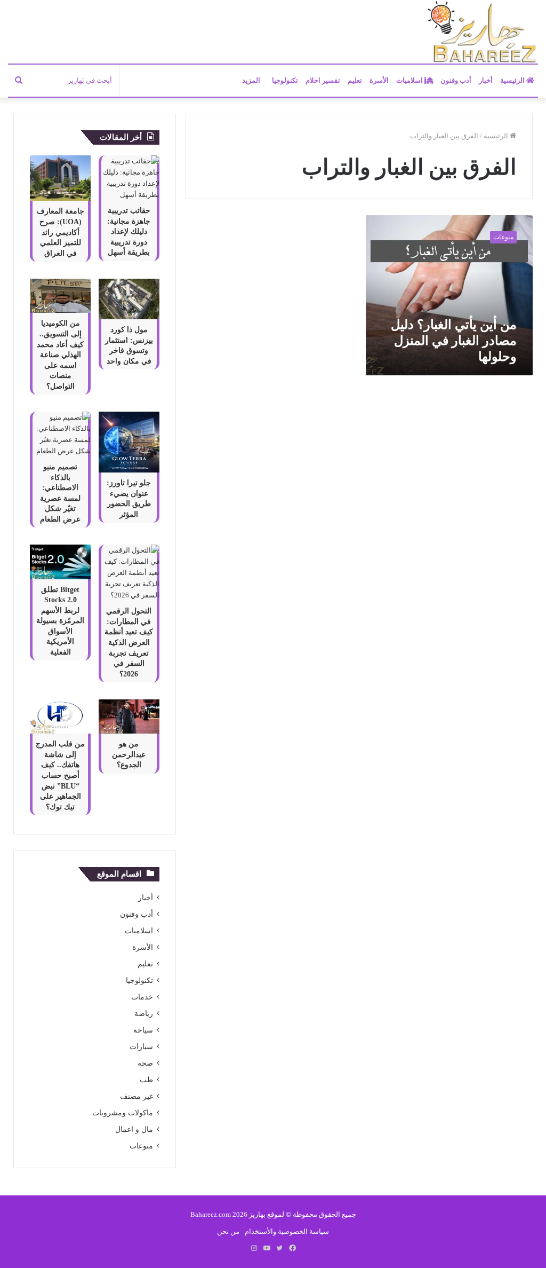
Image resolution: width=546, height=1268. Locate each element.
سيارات (141, 1047)
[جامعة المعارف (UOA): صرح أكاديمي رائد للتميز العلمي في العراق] (60, 178)
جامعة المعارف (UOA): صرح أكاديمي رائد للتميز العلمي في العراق (60, 232)
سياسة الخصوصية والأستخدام (287, 1231)
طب (146, 1080)
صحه (145, 1063)
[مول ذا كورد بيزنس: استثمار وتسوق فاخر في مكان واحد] (129, 299)
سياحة (143, 1030)
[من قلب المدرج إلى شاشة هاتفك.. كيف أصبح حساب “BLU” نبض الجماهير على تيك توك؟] (60, 716)
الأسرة (379, 80)
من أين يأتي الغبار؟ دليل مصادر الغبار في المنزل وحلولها (454, 341)
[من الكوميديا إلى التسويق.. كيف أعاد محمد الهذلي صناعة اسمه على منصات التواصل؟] (60, 296)
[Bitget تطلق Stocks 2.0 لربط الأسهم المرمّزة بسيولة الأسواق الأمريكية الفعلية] (60, 562)
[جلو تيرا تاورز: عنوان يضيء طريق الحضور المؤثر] (129, 442)
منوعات (141, 1146)
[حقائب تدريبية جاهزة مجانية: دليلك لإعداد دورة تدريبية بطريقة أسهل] (129, 177)
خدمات (142, 997)
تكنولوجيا (285, 80)
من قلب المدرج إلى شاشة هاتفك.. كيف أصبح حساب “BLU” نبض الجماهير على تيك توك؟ (60, 775)
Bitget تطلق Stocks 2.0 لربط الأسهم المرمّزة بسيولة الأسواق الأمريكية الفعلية (60, 621)
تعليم (355, 80)
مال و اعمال (134, 1129)
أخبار (486, 80)
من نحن (228, 1231)
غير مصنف (136, 1096)
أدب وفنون (455, 80)
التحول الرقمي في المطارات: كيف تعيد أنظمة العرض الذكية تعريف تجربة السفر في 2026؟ (129, 642)
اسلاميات (410, 80)
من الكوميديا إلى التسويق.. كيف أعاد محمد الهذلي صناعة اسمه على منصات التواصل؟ (60, 354)
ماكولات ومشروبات (122, 1113)
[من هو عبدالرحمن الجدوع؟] (129, 716)
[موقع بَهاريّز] (482, 32)
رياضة (143, 1014)
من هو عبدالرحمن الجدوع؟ (129, 754)
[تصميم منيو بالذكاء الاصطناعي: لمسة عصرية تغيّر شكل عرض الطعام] (60, 434)
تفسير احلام (323, 80)
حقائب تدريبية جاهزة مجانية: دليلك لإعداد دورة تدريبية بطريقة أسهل (128, 231)
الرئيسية (513, 80)
